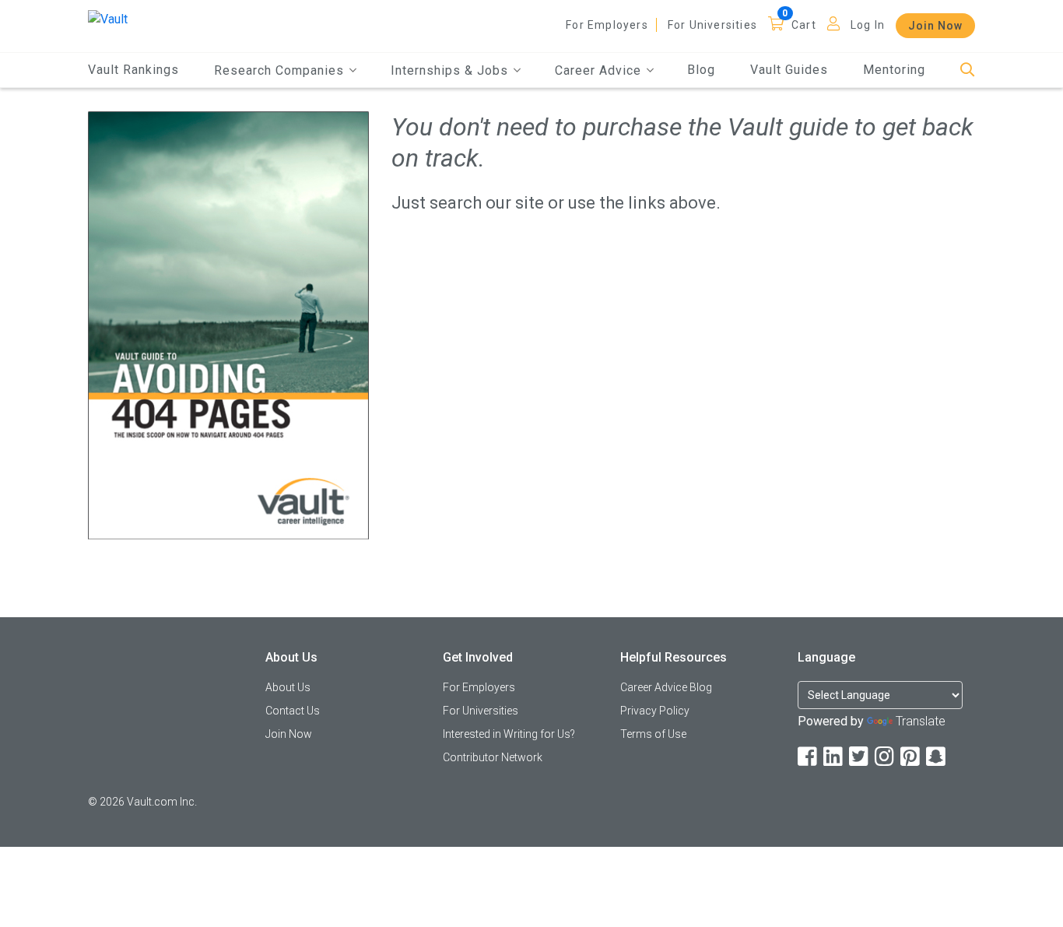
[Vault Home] (108, 18)
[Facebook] (808, 757)
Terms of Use (653, 734)
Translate (920, 721)
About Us (287, 687)
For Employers (607, 25)
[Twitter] (860, 757)
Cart (803, 25)
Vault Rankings (133, 69)
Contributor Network (492, 757)
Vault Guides (789, 69)
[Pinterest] (911, 757)
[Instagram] (885, 757)
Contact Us (292, 710)
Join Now (935, 25)
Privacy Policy (654, 710)
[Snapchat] (937, 757)
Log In (868, 25)
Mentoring (894, 69)
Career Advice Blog (666, 687)
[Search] (967, 70)
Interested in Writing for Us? (509, 734)
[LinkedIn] (834, 757)
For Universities (712, 25)
